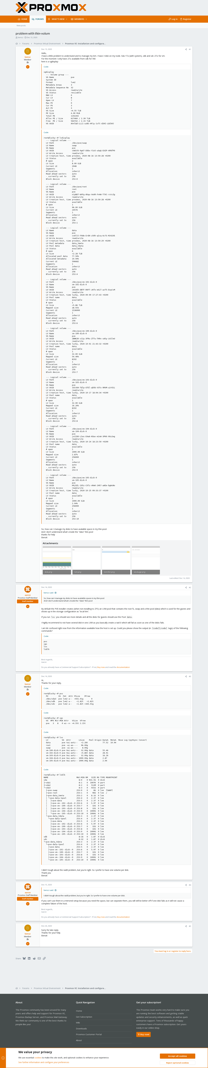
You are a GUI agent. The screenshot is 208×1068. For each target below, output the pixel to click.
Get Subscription (84, 1016)
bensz (20, 37)
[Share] (186, 49)
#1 (190, 49)
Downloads (81, 1028)
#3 (190, 676)
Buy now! (144, 1034)
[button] (66, 19)
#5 (190, 926)
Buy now (101, 667)
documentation (123, 667)
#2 (190, 587)
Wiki (78, 1022)
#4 (190, 885)
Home (79, 1010)
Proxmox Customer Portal (89, 1034)
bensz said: (49, 592)
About (79, 1040)
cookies (37, 1057)
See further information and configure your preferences (43, 1062)
